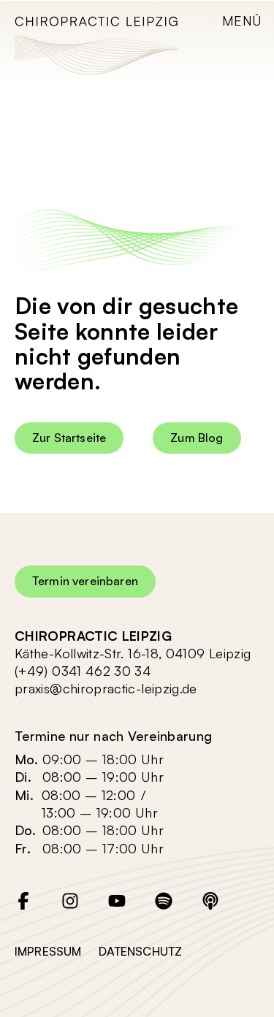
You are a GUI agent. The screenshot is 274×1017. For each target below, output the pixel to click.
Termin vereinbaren (85, 581)
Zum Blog (196, 437)
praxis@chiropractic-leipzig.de (106, 688)
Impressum (48, 951)
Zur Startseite (69, 437)
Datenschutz (140, 951)
